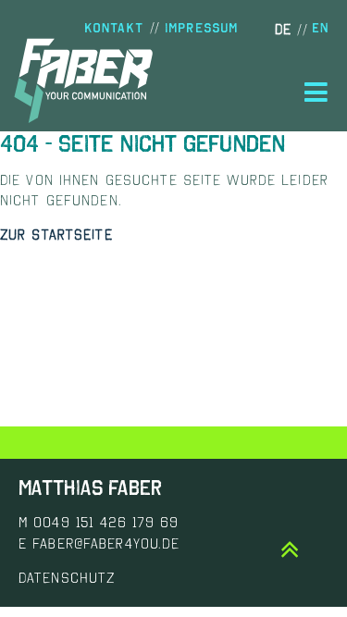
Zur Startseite (56, 234)
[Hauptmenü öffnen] (316, 93)
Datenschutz (67, 577)
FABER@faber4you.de (106, 543)
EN (320, 27)
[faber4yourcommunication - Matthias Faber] (83, 81)
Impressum (201, 27)
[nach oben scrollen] (290, 550)
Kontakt (114, 27)
